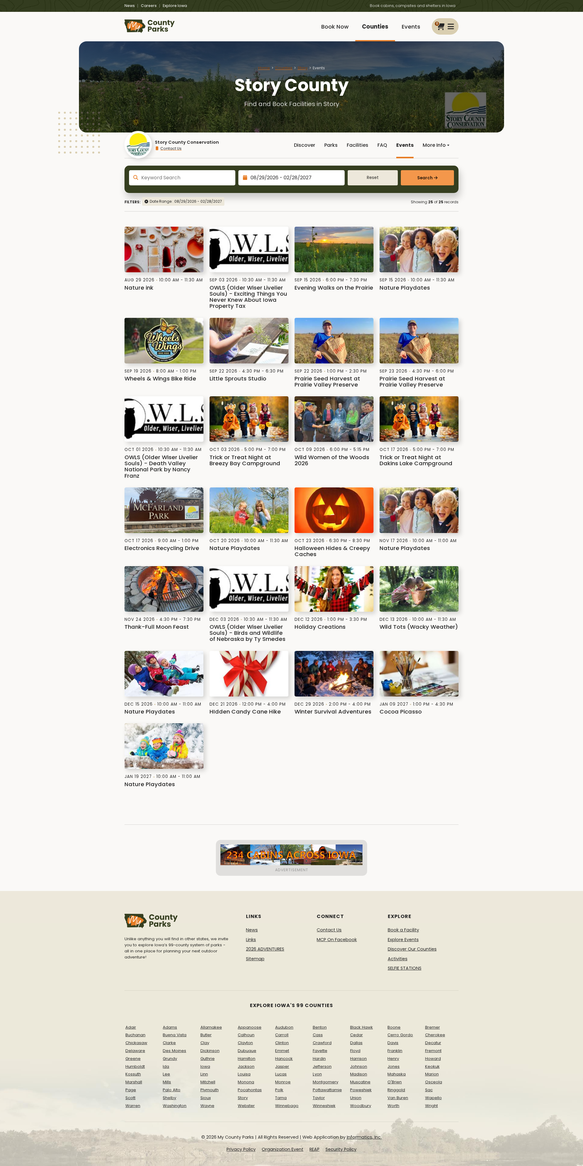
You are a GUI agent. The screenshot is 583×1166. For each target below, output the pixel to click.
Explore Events (403, 940)
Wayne (207, 1106)
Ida (166, 1066)
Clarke (169, 1043)
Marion (432, 1074)
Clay (204, 1043)
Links (251, 940)
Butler (206, 1035)
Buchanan (135, 1035)
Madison (358, 1074)
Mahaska (396, 1074)
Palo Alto (171, 1090)
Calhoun (246, 1035)
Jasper (282, 1066)
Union (355, 1098)
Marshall (133, 1082)
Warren (132, 1106)
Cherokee (435, 1035)
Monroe (283, 1082)
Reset (373, 178)
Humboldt (135, 1066)
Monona (246, 1082)
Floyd (355, 1051)
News (129, 5)
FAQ (382, 145)
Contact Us (171, 148)
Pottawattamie (327, 1090)
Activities (397, 959)
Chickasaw (136, 1043)
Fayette (320, 1051)
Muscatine (360, 1082)
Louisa (244, 1074)
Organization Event (282, 1149)
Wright (431, 1106)
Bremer (432, 1027)
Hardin (319, 1058)
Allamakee (211, 1027)
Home (264, 68)
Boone (394, 1027)
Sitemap (255, 959)
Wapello (433, 1098)
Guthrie (207, 1058)
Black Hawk (361, 1027)
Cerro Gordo (400, 1035)
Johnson (358, 1066)
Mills (167, 1082)
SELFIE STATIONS (404, 968)
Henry (393, 1058)
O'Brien (394, 1082)
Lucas (281, 1074)
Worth (393, 1106)
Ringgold (396, 1090)
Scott (130, 1098)
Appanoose (249, 1027)
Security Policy (341, 1149)
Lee (166, 1074)
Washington (174, 1106)
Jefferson (322, 1066)
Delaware (135, 1051)
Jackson (246, 1066)
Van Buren (397, 1098)
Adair (130, 1027)
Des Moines (174, 1051)
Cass (318, 1035)
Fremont (433, 1051)
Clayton (245, 1043)
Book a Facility (403, 930)
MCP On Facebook (337, 940)
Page (130, 1090)
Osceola (433, 1082)
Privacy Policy (241, 1149)
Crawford (322, 1043)
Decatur (433, 1043)
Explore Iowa (175, 5)
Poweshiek (361, 1090)
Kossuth (133, 1074)
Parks (331, 145)
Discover (304, 145)
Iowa (205, 1066)
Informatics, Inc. (364, 1137)
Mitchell (207, 1082)
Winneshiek (324, 1106)
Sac (429, 1090)
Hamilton (246, 1058)
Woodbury (360, 1106)
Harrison (358, 1058)
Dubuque (247, 1051)
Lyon (317, 1074)
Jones (393, 1066)
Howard (433, 1058)
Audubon (284, 1027)
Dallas (356, 1043)
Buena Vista (174, 1035)
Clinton (282, 1043)
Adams (170, 1027)
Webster (246, 1106)
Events (411, 26)
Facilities (357, 145)
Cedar (356, 1035)
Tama (281, 1098)
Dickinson (210, 1051)
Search (425, 178)
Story (303, 68)
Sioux (205, 1098)
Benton (320, 1027)
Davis (392, 1043)
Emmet (282, 1051)
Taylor (319, 1098)
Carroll (281, 1035)
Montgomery (325, 1082)
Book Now (335, 26)
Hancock (284, 1058)
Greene (133, 1058)
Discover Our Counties (412, 949)
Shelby (169, 1098)
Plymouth (209, 1090)
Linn (204, 1074)
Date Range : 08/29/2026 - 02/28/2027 (186, 201)
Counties (375, 26)
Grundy (170, 1058)
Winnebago (286, 1106)
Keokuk (432, 1066)
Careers (149, 5)
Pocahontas (250, 1090)
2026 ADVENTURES (265, 949)
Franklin (394, 1051)
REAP (314, 1149)
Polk (279, 1090)
